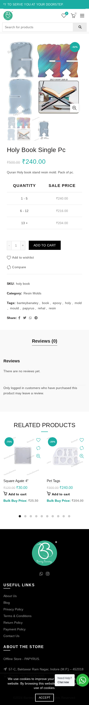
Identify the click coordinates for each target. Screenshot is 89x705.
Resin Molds (32, 293)
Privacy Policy (13, 609)
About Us (10, 596)
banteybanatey (27, 303)
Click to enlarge (74, 108)
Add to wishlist (23, 257)
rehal (41, 308)
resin (52, 308)
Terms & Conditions (17, 616)
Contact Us (11, 636)
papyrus (28, 308)
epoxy (57, 303)
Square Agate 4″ (16, 481)
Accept (44, 697)
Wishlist (66, 13)
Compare (19, 267)
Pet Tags (53, 481)
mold (78, 303)
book (45, 303)
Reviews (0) (44, 341)
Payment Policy (14, 629)
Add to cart (45, 245)
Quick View (38, 456)
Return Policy (13, 622)
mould (14, 308)
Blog (6, 602)
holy (68, 303)
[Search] (80, 27)
